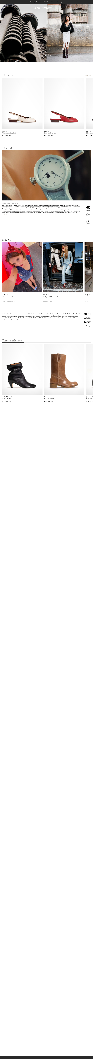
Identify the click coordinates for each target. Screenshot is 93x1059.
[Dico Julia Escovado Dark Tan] (64, 369)
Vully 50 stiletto (7, 397)
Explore (47, 58)
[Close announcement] (91, 2)
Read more (5, 214)
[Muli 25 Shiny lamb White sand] (22, 103)
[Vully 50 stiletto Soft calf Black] (22, 369)
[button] (88, 8)
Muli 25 (4, 131)
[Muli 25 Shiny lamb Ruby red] (64, 103)
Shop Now (6, 323)
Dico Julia (47, 397)
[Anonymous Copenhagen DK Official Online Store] (44, 8)
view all (88, 75)
